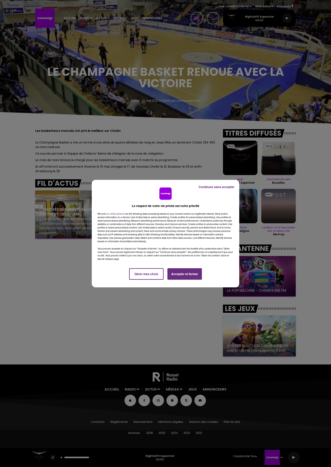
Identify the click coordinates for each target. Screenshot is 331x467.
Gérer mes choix (146, 274)
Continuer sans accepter (216, 187)
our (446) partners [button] (115, 213)
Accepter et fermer (184, 274)
